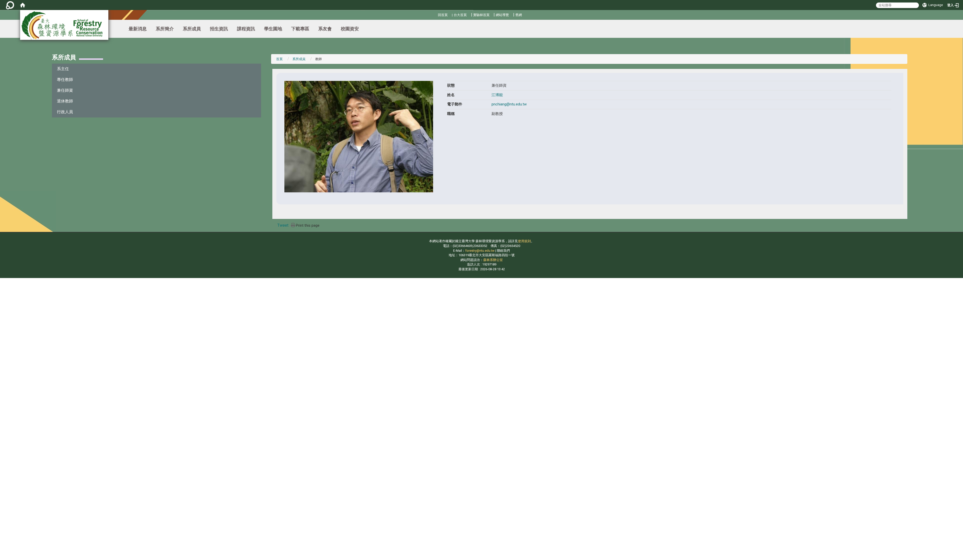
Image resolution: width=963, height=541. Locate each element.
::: (436, 14)
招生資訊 (219, 28)
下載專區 (300, 28)
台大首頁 (460, 15)
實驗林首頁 (481, 15)
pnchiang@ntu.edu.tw (509, 104)
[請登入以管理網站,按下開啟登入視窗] (10, 5)
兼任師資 (65, 90)
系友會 (325, 28)
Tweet (282, 225)
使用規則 (524, 241)
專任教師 (65, 79)
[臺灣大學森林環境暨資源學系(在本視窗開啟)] (64, 25)
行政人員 (65, 111)
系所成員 (192, 28)
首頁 (279, 59)
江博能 (497, 95)
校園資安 (350, 28)
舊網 (518, 15)
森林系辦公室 (493, 260)
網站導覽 (502, 15)
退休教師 (65, 101)
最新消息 (138, 28)
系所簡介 (165, 28)
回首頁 (443, 15)
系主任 (63, 68)
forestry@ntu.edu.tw (480, 250)
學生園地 (273, 28)
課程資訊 (246, 28)
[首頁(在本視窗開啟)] (22, 5)
